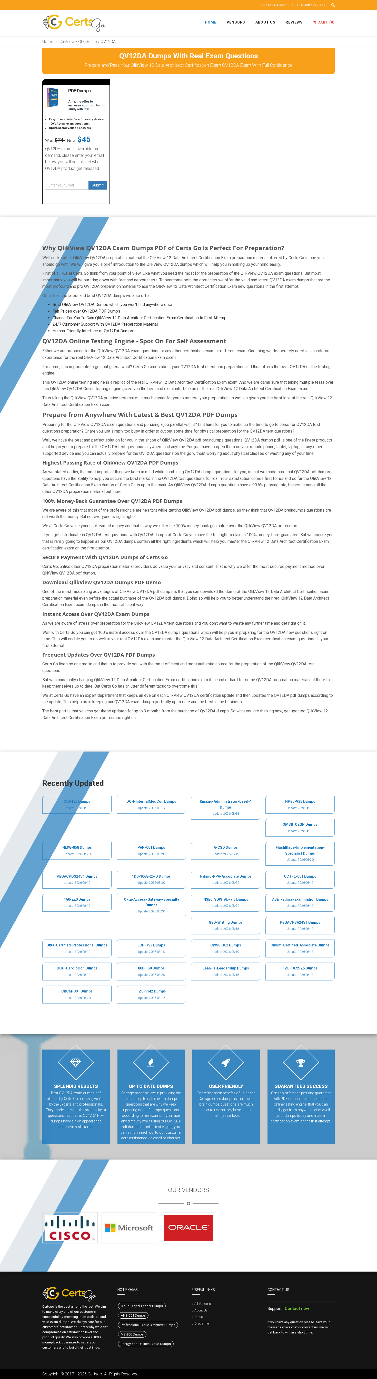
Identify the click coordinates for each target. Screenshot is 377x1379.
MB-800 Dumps (132, 1334)
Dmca (198, 1317)
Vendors (236, 22)
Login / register (314, 5)
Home (210, 22)
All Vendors (202, 1304)
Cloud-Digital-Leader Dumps (142, 1306)
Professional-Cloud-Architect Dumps (148, 1325)
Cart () (325, 22)
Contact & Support (277, 5)
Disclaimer (202, 1323)
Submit (98, 185)
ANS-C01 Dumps (133, 1315)
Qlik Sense (87, 41)
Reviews (294, 22)
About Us (265, 22)
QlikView (67, 41)
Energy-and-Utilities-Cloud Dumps (146, 1344)
